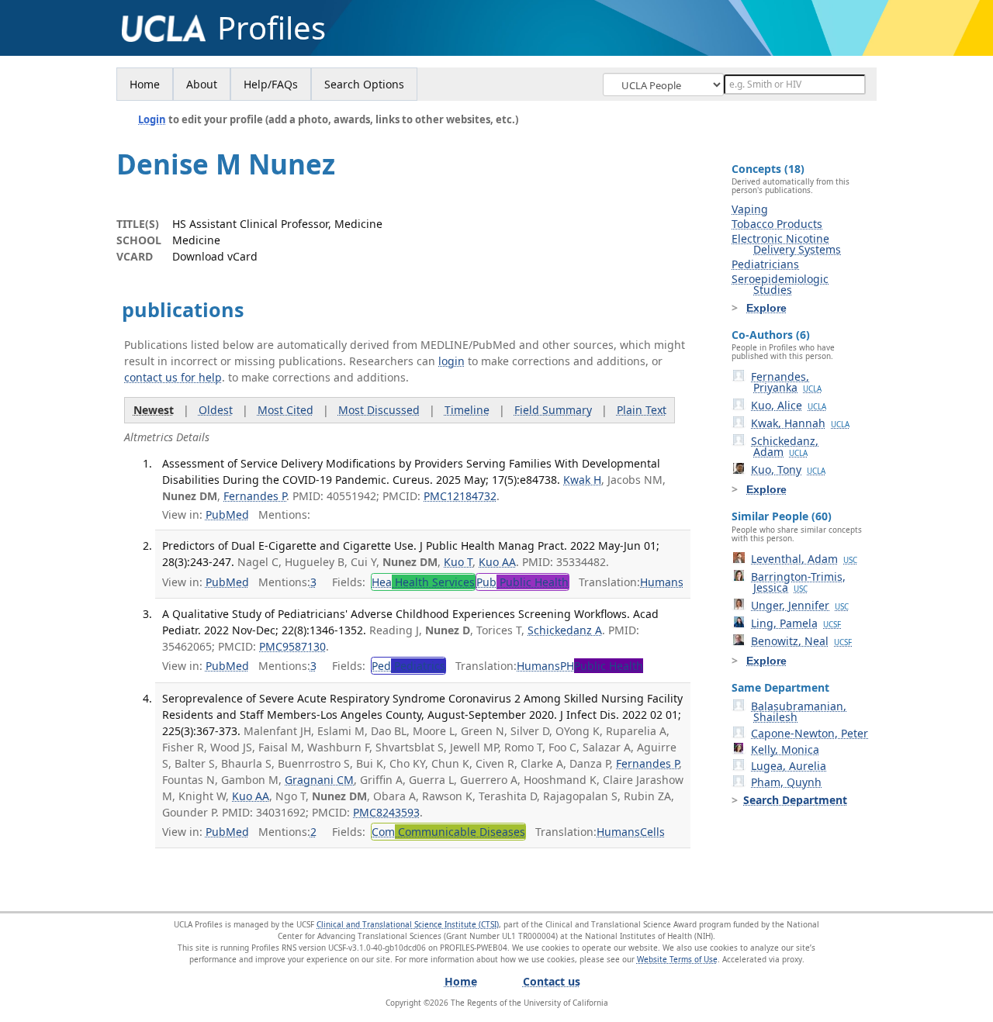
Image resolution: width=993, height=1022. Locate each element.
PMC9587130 (292, 646)
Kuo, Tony (788, 469)
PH (601, 665)
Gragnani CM (319, 779)
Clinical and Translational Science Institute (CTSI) (408, 924)
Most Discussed (379, 409)
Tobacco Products (777, 223)
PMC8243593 (386, 812)
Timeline (467, 409)
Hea (423, 582)
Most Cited (285, 409)
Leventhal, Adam (804, 558)
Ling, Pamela (796, 623)
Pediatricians (765, 264)
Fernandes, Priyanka (786, 382)
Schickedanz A (565, 630)
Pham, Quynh (786, 782)
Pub (522, 582)
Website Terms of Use (677, 959)
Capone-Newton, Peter (809, 733)
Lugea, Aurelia (788, 765)
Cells (652, 831)
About (201, 84)
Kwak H (582, 479)
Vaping (750, 209)
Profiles (271, 28)
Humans (661, 582)
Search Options (364, 84)
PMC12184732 (460, 496)
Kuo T (458, 561)
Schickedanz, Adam (784, 446)
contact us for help (173, 377)
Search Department (795, 799)
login (451, 361)
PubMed (227, 514)
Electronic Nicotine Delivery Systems (786, 244)
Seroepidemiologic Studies (780, 284)
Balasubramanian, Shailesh (798, 711)
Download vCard (215, 256)
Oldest (216, 409)
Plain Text (641, 409)
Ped (408, 665)
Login (152, 119)
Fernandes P (254, 496)
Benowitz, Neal (801, 641)
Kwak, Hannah (800, 423)
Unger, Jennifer (800, 605)
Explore (766, 308)
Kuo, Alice (788, 405)
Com (448, 831)
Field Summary (553, 409)
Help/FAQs (271, 84)
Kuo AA (497, 561)
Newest (153, 409)
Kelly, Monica (785, 749)
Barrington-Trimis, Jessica (798, 582)
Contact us (551, 981)
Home (145, 84)
